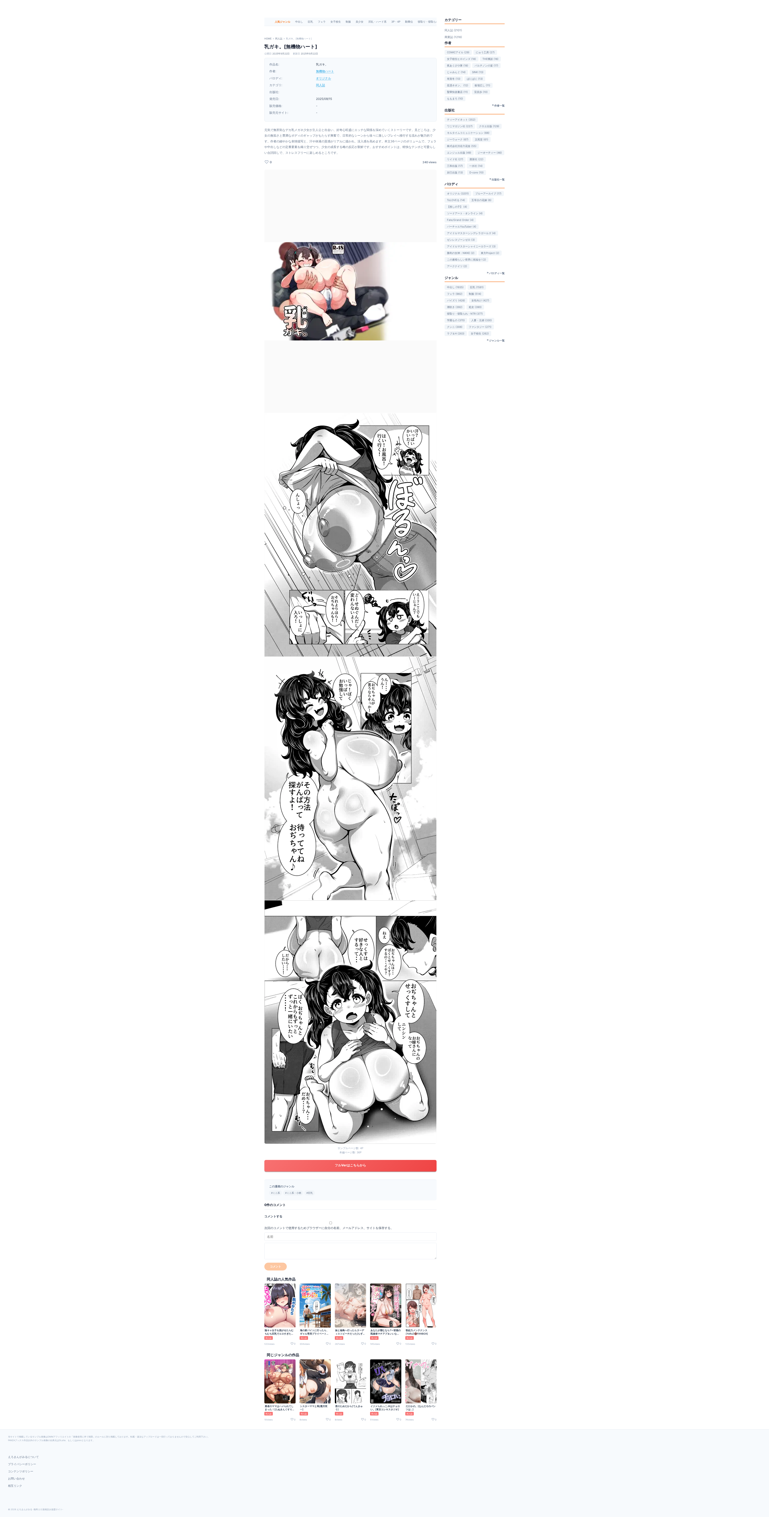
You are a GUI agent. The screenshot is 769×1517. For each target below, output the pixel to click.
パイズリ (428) (456, 300)
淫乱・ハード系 (377, 21)
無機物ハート (325, 71)
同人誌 (278, 38)
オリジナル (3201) (458, 193)
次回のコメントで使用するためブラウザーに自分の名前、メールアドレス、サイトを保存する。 (329, 1228)
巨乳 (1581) (477, 287)
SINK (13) (477, 72)
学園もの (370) (456, 320)
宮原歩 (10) (481, 92)
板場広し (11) (482, 85)
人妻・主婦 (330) (481, 320)
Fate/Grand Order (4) (460, 219)
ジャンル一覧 (497, 340)
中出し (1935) (455, 287)
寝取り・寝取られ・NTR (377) (465, 313)
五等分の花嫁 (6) (481, 200)
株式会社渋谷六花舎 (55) (461, 146)
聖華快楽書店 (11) (457, 92)
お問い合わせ (16, 1478)
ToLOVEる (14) (456, 200)
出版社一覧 (498, 179)
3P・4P (395, 21)
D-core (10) (476, 172)
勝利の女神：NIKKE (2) (460, 253)
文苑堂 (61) (481, 139)
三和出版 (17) (455, 165)
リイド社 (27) (455, 159)
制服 (348, 21)
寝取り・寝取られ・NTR (432, 21)
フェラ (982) (454, 293)
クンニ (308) (454, 326)
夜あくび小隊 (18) (457, 65)
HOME (268, 38)
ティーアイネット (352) (461, 119)
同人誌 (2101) (453, 30)
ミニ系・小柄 (294, 1192)
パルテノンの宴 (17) (486, 65)
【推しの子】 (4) (457, 206)
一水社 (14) (476, 165)
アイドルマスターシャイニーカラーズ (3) (471, 246)
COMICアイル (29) (458, 52)
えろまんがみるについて (23, 1457)
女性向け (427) (480, 300)
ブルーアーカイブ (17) (488, 193)
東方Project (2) (490, 253)
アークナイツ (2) (457, 266)
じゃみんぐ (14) (456, 72)
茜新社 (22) (476, 159)
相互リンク (15, 1485)
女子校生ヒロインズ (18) (461, 58)
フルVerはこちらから (350, 1165)
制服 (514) (475, 293)
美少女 (359, 21)
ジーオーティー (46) (490, 152)
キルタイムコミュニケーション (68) (468, 132)
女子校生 (335, 21)
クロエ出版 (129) (489, 126)
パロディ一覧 (497, 273)
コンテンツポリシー (20, 1471)
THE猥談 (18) (490, 58)
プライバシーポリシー (22, 1464)
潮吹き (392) (454, 307)
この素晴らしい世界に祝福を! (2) (466, 259)
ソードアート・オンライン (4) (465, 213)
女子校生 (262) (480, 333)
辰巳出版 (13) (455, 172)
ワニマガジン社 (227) (460, 126)
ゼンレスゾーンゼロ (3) (461, 239)
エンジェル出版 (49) (459, 152)
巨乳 (310, 21)
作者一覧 (499, 105)
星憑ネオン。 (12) (457, 85)
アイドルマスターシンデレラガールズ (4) (471, 233)
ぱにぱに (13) (475, 78)
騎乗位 (409, 21)
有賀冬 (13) (453, 78)
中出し (299, 21)
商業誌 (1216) (453, 37)
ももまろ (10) (455, 98)
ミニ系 (276, 1192)
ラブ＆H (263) (455, 333)
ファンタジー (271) (480, 326)
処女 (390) (475, 307)
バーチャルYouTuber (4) (461, 226)
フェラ (322, 21)
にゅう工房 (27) (485, 52)
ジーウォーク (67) (457, 139)
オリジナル (323, 78)
